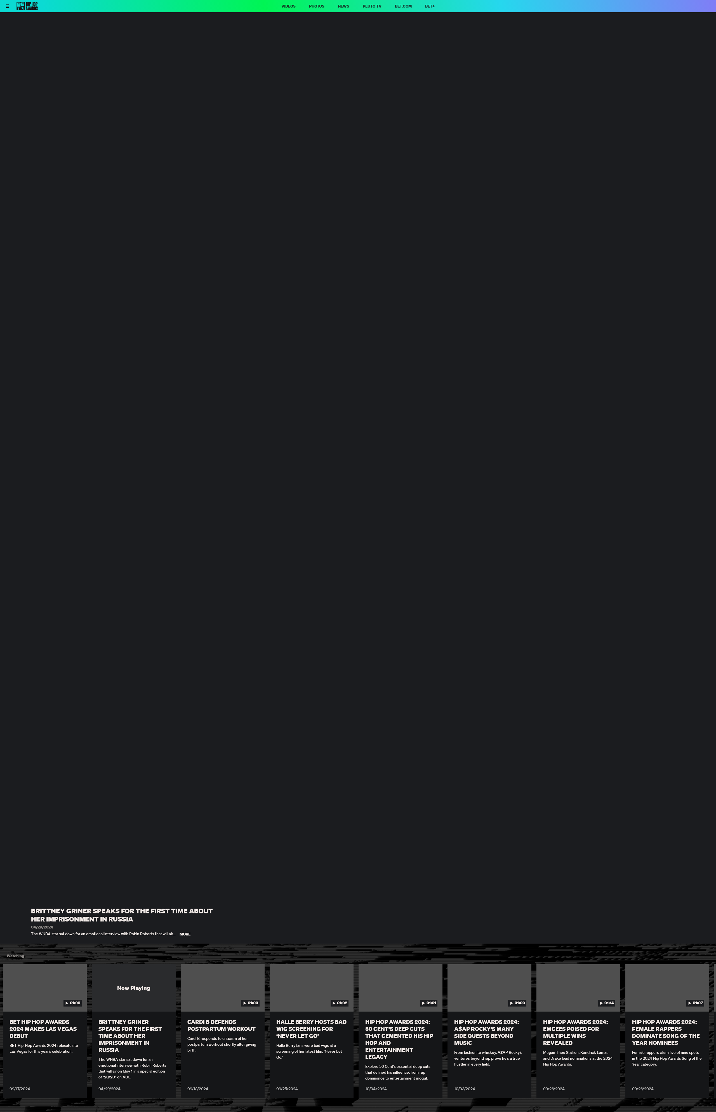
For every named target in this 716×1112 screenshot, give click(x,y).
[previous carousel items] (13, 1000)
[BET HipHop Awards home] (27, 8)
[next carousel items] (702, 1000)
